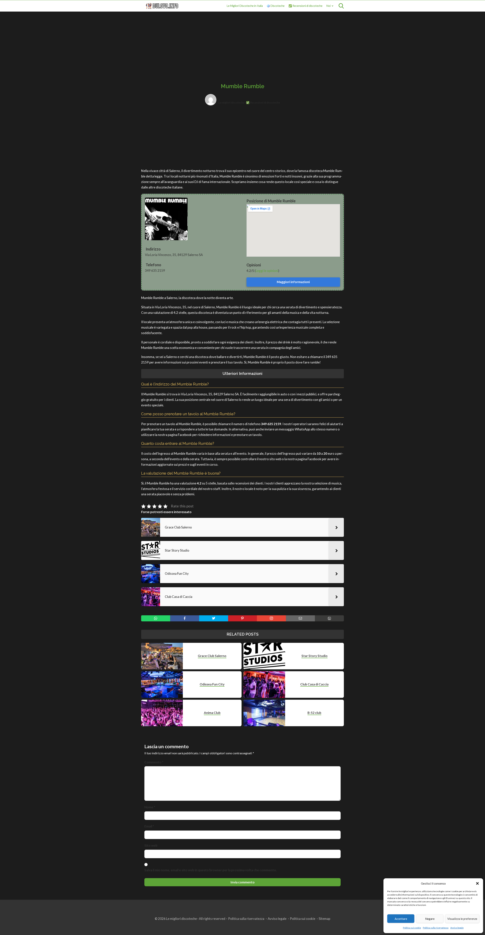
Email (149, 826)
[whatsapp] (155, 618)
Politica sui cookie (412, 927)
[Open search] (341, 6)
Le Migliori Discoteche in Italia (245, 5)
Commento (153, 762)
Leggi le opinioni (267, 271)
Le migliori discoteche (231, 102)
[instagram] (271, 618)
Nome (149, 807)
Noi (328, 5)
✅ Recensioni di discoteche (305, 5)
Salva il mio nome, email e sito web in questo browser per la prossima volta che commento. (210, 870)
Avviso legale (457, 927)
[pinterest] (242, 618)
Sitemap (324, 919)
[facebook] (184, 618)
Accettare (401, 918)
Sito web (150, 845)
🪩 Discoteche (276, 5)
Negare (430, 918)
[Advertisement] (242, 43)
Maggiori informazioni (293, 282)
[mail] (300, 618)
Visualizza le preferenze (462, 918)
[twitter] (213, 618)
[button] (477, 883)
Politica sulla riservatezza (435, 927)
